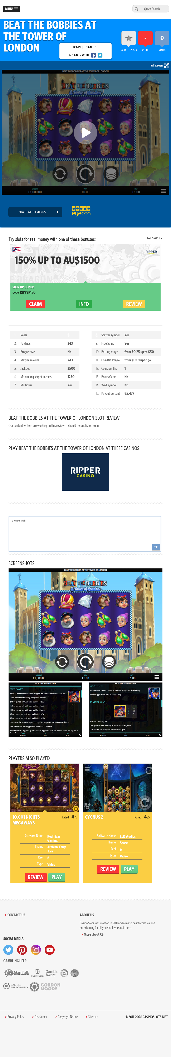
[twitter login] (100, 55)
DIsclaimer (41, 1017)
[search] (136, 9)
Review (134, 304)
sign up (91, 47)
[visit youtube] (50, 950)
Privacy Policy (16, 1017)
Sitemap (93, 1017)
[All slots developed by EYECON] (81, 212)
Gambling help (14, 961)
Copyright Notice (68, 1017)
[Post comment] (156, 547)
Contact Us (16, 915)
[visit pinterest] (22, 950)
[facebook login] (93, 55)
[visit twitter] (8, 950)
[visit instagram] (36, 950)
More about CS (93, 934)
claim (35, 304)
